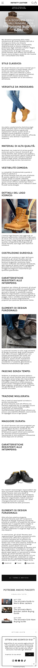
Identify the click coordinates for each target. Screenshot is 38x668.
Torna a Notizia (20, 577)
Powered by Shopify (19, 666)
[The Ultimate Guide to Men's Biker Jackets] (7, 602)
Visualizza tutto (19, 594)
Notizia (21, 14)
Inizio (15, 14)
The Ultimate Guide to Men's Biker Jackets (24, 602)
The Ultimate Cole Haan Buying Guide (24, 620)
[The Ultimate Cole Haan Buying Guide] (7, 620)
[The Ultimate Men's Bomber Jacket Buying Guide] (7, 610)
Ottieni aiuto (18, 632)
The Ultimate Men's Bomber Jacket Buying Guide (24, 611)
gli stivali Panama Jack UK (22, 41)
